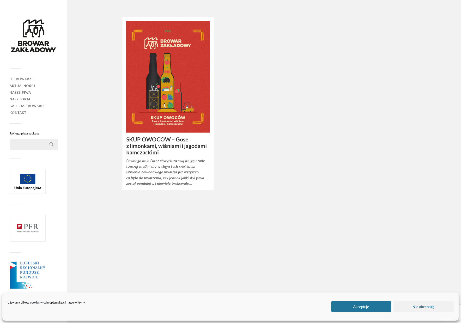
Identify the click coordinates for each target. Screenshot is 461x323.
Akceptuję (361, 307)
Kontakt (18, 113)
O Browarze (22, 79)
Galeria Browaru (27, 106)
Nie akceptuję (423, 307)
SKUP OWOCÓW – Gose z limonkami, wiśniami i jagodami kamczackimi (166, 146)
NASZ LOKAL (20, 99)
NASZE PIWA (20, 92)
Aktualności (22, 86)
